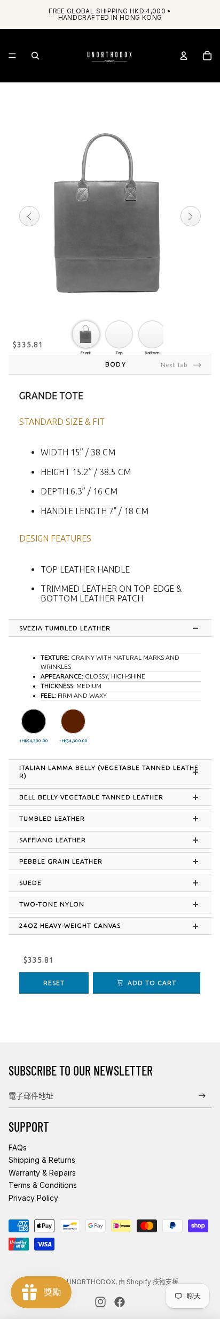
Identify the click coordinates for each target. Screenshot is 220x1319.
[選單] (12, 55)
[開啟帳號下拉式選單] (183, 55)
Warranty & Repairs (42, 1172)
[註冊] (202, 1096)
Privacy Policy (33, 1197)
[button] (33, 721)
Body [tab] (115, 364)
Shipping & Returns (42, 1159)
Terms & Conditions (43, 1185)
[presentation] (115, 628)
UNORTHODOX (91, 1282)
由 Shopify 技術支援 (148, 1282)
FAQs (18, 1147)
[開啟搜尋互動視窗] (35, 55)
